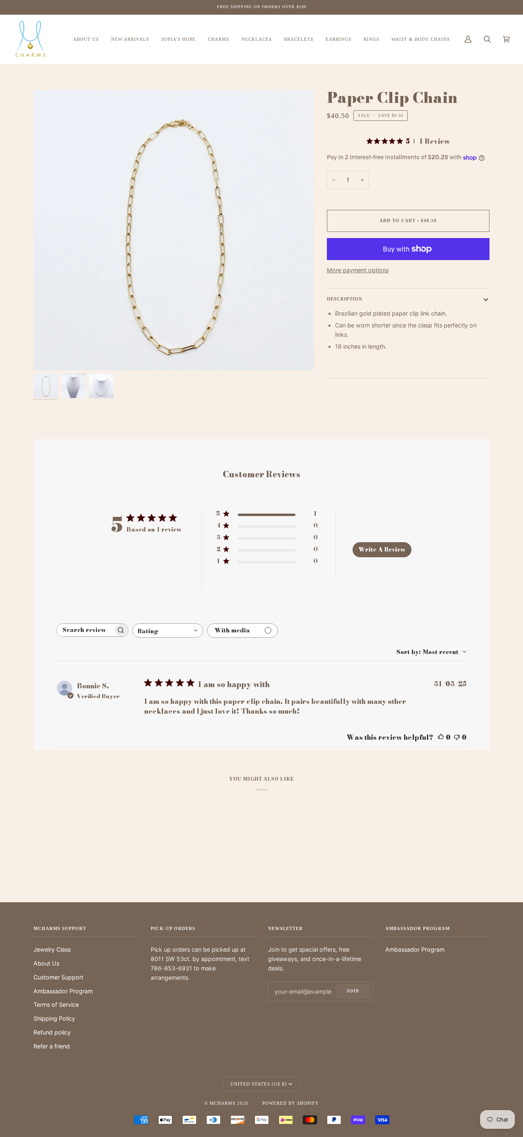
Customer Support (58, 977)
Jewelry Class (52, 949)
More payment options (358, 270)
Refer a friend (52, 1046)
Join (352, 990)
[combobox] (167, 630)
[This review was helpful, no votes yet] (441, 737)
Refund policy (52, 1032)
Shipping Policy (54, 1018)
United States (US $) (258, 1083)
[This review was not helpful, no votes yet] (457, 737)
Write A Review (381, 549)
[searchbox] (85, 630)
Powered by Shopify (290, 1103)
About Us (46, 963)
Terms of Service (56, 1004)
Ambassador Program (63, 991)
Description (344, 298)
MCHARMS (222, 1103)
